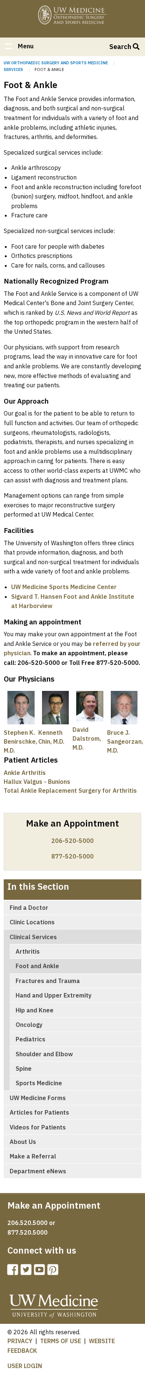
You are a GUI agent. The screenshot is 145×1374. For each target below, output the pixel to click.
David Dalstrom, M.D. (86, 738)
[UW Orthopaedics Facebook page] (14, 1272)
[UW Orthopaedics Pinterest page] (54, 1272)
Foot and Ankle (37, 966)
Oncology (29, 1024)
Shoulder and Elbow (44, 1054)
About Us (23, 1141)
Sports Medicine (39, 1083)
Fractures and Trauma (48, 981)
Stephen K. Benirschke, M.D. (20, 741)
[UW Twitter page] (27, 1272)
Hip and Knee (35, 1010)
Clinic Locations (32, 922)
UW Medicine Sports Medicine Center (64, 587)
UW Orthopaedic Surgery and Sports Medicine (56, 62)
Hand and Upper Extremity (53, 995)
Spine (24, 1068)
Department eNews (38, 1171)
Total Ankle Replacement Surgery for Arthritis (70, 790)
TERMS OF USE (60, 1341)
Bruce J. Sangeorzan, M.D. (125, 741)
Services (13, 69)
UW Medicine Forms (38, 1098)
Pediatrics (30, 1039)
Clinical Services (33, 937)
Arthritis (28, 951)
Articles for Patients (39, 1112)
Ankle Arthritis (25, 772)
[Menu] (8, 47)
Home (72, 16)
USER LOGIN (24, 1366)
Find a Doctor (29, 907)
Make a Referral (33, 1156)
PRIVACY (19, 1341)
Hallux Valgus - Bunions (37, 781)
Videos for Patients (38, 1127)
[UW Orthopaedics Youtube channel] (41, 1272)
